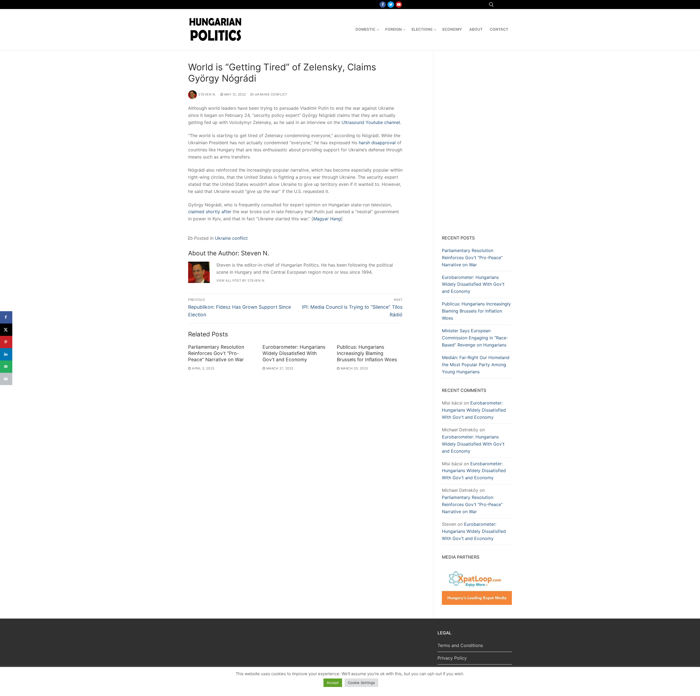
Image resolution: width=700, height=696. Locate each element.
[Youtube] (399, 4)
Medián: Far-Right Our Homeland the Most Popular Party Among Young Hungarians (475, 364)
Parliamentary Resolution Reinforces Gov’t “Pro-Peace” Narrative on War (216, 353)
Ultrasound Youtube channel (371, 122)
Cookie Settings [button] (361, 682)
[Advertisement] (477, 144)
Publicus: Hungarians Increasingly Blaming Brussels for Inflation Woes (367, 353)
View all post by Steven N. (240, 280)
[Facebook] (383, 4)
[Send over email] (6, 366)
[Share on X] (6, 330)
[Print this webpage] (6, 379)
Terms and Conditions (460, 645)
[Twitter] (390, 4)
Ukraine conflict (270, 94)
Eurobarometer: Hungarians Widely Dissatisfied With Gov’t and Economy (293, 353)
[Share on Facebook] (6, 317)
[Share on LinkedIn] (6, 354)
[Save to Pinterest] (6, 342)
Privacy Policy (452, 658)
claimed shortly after (209, 211)
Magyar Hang (327, 218)
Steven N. (207, 94)
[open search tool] (491, 4)
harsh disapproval (377, 142)
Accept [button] (333, 682)
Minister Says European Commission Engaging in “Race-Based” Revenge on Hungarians (475, 338)
